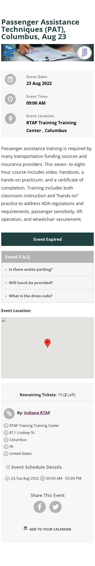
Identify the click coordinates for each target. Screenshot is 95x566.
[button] (47, 343)
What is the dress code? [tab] (30, 295)
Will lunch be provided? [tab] (31, 282)
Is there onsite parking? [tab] (30, 269)
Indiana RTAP (37, 412)
